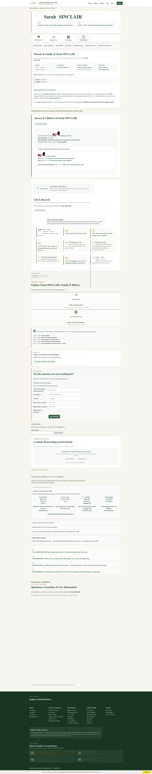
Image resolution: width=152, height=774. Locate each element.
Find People (32, 710)
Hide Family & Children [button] (41, 124)
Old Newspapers (91, 712)
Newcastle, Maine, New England (61, 160)
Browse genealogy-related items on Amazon (67, 541)
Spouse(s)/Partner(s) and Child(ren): (45, 90)
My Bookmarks (109, 712)
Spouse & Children (48, 45)
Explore (96, 3)
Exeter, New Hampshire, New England (61, 25)
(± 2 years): (40, 402)
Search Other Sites (78, 45)
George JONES (54, 98)
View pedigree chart (103, 69)
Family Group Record (76, 316)
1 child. (110, 94)
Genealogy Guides (91, 714)
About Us (89, 721)
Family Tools (68, 45)
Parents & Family (37, 45)
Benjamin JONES (49, 94)
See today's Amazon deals (90, 541)
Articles (102, 3)
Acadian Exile (51, 719)
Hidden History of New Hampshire (43, 523)
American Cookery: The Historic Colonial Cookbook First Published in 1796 (55, 532)
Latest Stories (90, 710)
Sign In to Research (69, 458)
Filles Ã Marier (52, 714)
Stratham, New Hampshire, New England (100, 25)
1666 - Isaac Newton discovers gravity (76, 233)
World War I (71, 716)
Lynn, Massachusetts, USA (75, 165)
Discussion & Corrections (104, 45)
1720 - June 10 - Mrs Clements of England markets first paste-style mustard (47, 248)
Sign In (119, 3)
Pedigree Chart (76, 299)
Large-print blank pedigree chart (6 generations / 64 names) (76, 307)
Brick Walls (89, 719)
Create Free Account (82, 458)
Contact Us (89, 723)
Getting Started (91, 716)
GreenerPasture (34, 8)
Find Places (32, 712)
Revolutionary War (72, 712)
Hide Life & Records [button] (40, 210)
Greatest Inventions (73, 723)
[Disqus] (76, 617)
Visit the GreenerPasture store (42, 541)
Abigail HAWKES (49, 165)
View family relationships (84, 67)
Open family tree (103, 67)
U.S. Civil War (71, 714)
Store (112, 3)
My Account (109, 710)
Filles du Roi (51, 712)
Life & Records (59, 45)
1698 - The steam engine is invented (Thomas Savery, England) (102, 234)
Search (90, 3)
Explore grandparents (62, 67)
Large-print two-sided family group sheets (76, 324)
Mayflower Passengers (54, 721)
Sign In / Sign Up (110, 714)
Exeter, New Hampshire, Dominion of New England (64, 140)
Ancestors (43, 8)
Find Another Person (90, 45)
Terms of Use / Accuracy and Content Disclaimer (40, 768)
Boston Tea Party (72, 710)
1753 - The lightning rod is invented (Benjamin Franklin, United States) (75, 262)
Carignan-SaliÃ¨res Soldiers (55, 716)
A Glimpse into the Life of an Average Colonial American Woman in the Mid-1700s (56, 111)
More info (98, 772)
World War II (71, 719)
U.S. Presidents (72, 721)
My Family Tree (33, 716)
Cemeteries (32, 714)
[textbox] (42, 433)
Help (107, 3)
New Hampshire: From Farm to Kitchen (44, 527)
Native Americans (53, 710)
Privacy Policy (57, 768)
